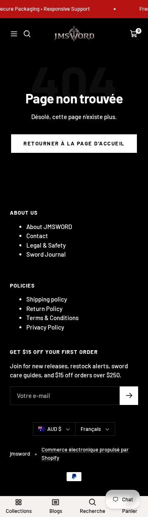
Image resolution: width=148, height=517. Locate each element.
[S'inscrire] (129, 395)
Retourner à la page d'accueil (74, 143)
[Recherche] (27, 34)
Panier (129, 511)
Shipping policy (46, 299)
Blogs (55, 511)
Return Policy (44, 308)
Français (91, 429)
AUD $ (54, 429)
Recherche (92, 511)
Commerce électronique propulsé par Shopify (85, 453)
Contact (37, 235)
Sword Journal (46, 254)
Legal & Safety (46, 245)
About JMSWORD (49, 226)
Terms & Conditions (52, 317)
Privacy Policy (45, 327)
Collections (19, 511)
